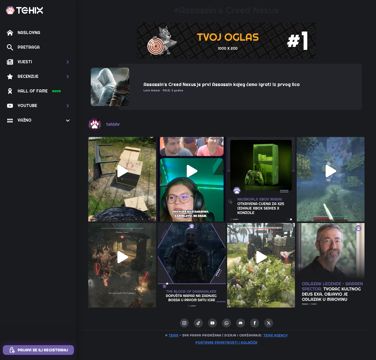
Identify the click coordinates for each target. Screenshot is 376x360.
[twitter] (268, 323)
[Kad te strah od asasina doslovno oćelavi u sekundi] (122, 257)
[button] (38, 62)
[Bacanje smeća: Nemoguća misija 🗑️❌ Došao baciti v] (122, 171)
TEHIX (173, 335)
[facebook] (254, 323)
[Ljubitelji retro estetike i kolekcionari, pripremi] (261, 171)
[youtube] (212, 323)
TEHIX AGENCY (275, 335)
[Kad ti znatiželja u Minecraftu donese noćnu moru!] (331, 171)
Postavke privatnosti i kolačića (226, 342)
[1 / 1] (226, 41)
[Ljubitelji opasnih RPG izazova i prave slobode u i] (192, 257)
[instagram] (184, 323)
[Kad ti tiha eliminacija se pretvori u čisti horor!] (261, 257)
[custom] (198, 323)
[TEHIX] (24, 10)
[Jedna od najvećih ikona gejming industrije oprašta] (331, 257)
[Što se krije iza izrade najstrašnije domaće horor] (192, 171)
